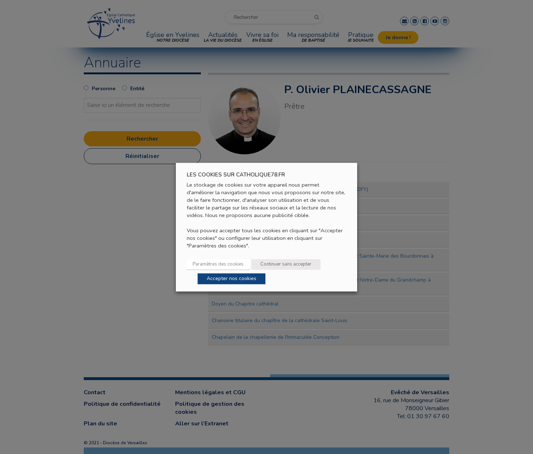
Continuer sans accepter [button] (285, 264)
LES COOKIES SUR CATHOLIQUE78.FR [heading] (236, 175)
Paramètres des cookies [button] (218, 264)
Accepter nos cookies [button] (231, 278)
